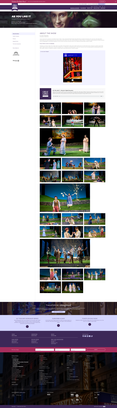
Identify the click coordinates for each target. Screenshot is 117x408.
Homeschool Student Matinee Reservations (18, 375)
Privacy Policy (14, 406)
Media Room (88, 366)
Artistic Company (16, 36)
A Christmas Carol (15, 359)
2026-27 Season (14, 357)
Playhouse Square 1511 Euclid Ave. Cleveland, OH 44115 (35, 341)
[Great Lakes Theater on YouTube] (89, 336)
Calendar (14, 382)
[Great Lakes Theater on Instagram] (83, 336)
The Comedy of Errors (16, 363)
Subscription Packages (15, 369)
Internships (88, 360)
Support (68, 357)
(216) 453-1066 (53, 335)
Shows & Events (23, 10)
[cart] (102, 6)
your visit (90, 8)
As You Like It (33, 10)
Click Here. (52, 43)
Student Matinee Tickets (15, 373)
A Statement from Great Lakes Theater (73, 379)
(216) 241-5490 (53, 343)
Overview (40, 372)
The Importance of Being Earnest (18, 366)
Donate (68, 359)
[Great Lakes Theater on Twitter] (87, 336)
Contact (100, 6)
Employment (89, 359)
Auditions (88, 357)
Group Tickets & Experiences (16, 372)
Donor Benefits (69, 360)
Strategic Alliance (69, 373)
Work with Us (96, 6)
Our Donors (69, 375)
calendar (83, 8)
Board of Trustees (69, 370)
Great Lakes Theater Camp (43, 378)
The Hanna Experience (17, 43)
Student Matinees (42, 375)
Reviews (14, 38)
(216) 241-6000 (14, 335)
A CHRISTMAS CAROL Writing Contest (45, 376)
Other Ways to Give (70, 363)
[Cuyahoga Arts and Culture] (24, 53)
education (97, 8)
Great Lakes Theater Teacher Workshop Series (46, 382)
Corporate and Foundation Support (72, 376)
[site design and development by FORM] (99, 406)
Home (19, 10)
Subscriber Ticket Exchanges (16, 370)
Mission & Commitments (70, 369)
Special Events (15, 384)
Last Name (72, 349)
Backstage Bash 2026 (15, 379)
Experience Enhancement (43, 359)
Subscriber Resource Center (43, 366)
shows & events (74, 8)
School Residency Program (43, 373)
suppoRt (103, 8)
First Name (56, 349)
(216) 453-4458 (34, 335)
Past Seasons (14, 378)
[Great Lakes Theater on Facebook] (85, 336)
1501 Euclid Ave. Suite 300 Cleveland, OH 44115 (57, 341)
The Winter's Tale (15, 360)
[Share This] (92, 336)
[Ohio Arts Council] (24, 61)
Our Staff (68, 378)
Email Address (38, 349)
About (92, 6)
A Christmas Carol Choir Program (17, 376)
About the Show (38, 10)
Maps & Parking (41, 363)
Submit (96, 349)
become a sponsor (22, 392)
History (68, 372)
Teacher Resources (42, 379)
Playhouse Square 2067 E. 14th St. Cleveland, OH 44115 (15, 341)
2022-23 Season (28, 10)
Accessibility (41, 360)
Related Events (15, 41)
